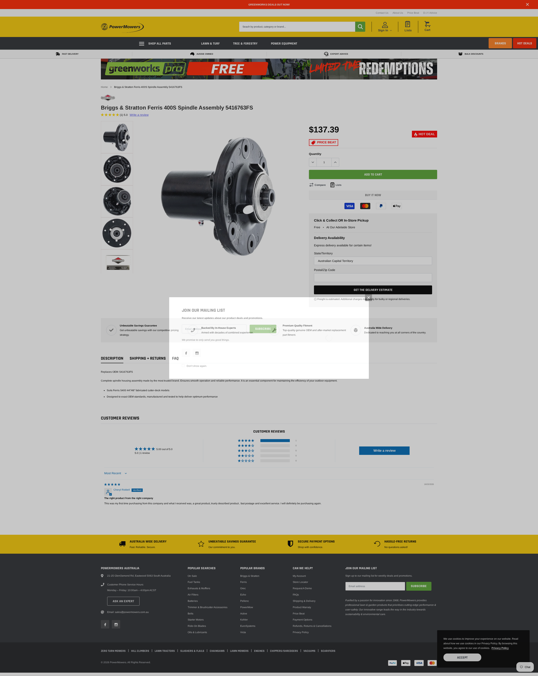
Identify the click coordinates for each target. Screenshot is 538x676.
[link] (186, 353)
